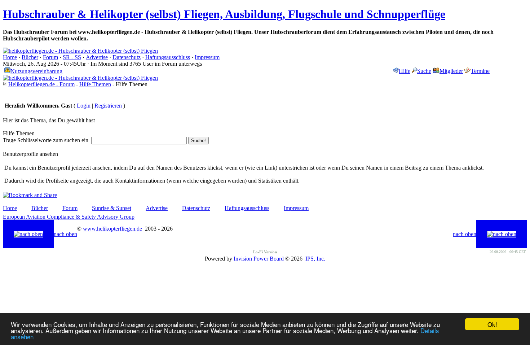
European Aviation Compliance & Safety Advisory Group (68, 217)
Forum (50, 57)
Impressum (207, 57)
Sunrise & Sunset (111, 208)
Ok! (492, 324)
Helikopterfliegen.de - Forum (41, 84)
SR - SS (72, 57)
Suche (424, 71)
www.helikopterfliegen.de (112, 229)
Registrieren (108, 105)
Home (10, 57)
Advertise (97, 57)
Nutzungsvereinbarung (36, 71)
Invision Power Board (259, 259)
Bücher (30, 57)
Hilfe (404, 71)
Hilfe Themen (95, 84)
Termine (480, 71)
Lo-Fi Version (265, 252)
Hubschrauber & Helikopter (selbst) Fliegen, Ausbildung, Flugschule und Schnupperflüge (224, 14)
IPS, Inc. (315, 259)
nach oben (65, 234)
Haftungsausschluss (167, 57)
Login (83, 105)
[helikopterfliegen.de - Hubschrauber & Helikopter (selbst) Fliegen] (80, 51)
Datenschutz (126, 57)
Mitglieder (451, 71)
